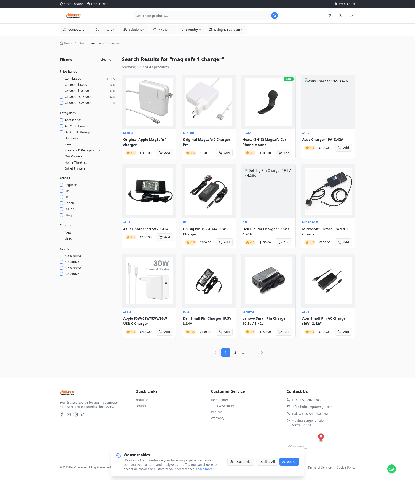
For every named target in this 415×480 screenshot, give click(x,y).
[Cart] (351, 15)
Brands (65, 178)
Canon (69, 203)
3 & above (72, 274)
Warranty (217, 418)
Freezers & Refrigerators (82, 150)
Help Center (219, 400)
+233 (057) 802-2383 (306, 400)
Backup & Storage (78, 132)
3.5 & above (73, 268)
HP (67, 191)
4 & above (72, 262)
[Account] (340, 15)
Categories (68, 113)
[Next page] (262, 352)
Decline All (267, 461)
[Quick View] (128, 80)
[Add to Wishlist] (128, 90)
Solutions (135, 29)
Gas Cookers (74, 156)
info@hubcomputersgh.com (312, 407)
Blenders (71, 138)
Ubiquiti (71, 215)
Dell (67, 197)
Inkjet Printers (75, 168)
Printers (106, 29)
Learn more (204, 469)
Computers (76, 29)
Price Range (68, 71)
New (68, 232)
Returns (216, 412)
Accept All (289, 461)
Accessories (73, 120)
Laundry (192, 29)
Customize (244, 461)
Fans (68, 144)
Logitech (71, 185)
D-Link (69, 209)
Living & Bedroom (227, 29)
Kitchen (163, 29)
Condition (67, 225)
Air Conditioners (76, 126)
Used (68, 238)
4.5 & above (73, 256)
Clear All (106, 59)
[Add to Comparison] (128, 99)
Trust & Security (222, 406)
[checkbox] (61, 78)
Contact (140, 406)
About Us (141, 400)
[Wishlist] (329, 15)
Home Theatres (76, 162)
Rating (64, 248)
